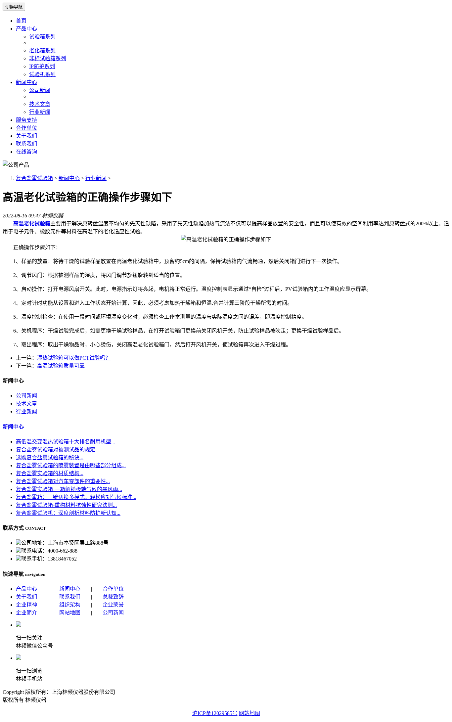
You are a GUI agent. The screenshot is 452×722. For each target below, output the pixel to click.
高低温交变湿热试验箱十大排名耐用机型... (65, 441)
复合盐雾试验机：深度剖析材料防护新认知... (68, 513)
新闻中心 (26, 82)
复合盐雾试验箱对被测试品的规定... (57, 449)
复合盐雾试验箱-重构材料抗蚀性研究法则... (66, 505)
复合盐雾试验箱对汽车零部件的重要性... (63, 481)
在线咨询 (26, 152)
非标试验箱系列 (47, 58)
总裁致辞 (113, 597)
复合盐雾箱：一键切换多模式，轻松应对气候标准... (76, 497)
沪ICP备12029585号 (215, 713)
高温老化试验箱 (31, 223)
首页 (21, 20)
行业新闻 (39, 112)
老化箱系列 (42, 50)
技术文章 (39, 104)
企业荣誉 (113, 605)
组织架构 (69, 605)
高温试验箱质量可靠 (61, 366)
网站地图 (69, 612)
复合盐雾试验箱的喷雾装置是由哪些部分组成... (71, 465)
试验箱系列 (42, 36)
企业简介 (26, 612)
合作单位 (26, 128)
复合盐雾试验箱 (34, 178)
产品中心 (26, 28)
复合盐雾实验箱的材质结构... (49, 473)
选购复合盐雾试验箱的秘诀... (49, 457)
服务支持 (26, 120)
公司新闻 (39, 90)
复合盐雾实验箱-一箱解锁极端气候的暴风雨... (69, 489)
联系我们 (26, 144)
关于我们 (26, 136)
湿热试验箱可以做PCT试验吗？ (74, 358)
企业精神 (26, 605)
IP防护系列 (42, 66)
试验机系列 (42, 74)
